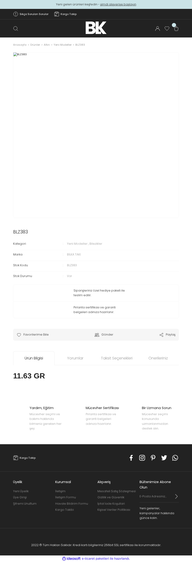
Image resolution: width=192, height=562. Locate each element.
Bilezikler (95, 244)
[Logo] (96, 28)
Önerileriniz (158, 358)
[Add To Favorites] (33, 334)
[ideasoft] (71, 559)
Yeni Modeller (77, 244)
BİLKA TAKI (74, 254)
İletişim (60, 491)
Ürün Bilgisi (34, 358)
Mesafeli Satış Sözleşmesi (116, 491)
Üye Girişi (20, 497)
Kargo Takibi (64, 510)
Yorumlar (75, 358)
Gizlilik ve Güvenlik (110, 497)
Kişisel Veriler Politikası (113, 510)
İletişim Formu (65, 497)
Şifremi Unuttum (25, 504)
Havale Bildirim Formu (71, 504)
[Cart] (176, 28)
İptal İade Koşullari (111, 504)
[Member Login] (157, 28)
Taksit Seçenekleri (117, 358)
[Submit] (176, 496)
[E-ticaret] (95, 559)
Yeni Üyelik (21, 491)
